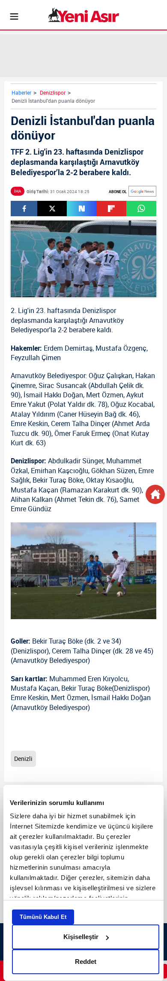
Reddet (85, 961)
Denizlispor (53, 92)
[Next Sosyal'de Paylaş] (81, 208)
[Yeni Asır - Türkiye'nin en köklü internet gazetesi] (83, 15)
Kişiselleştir (80, 936)
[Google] (142, 191)
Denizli (23, 758)
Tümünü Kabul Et (43, 917)
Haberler (21, 92)
